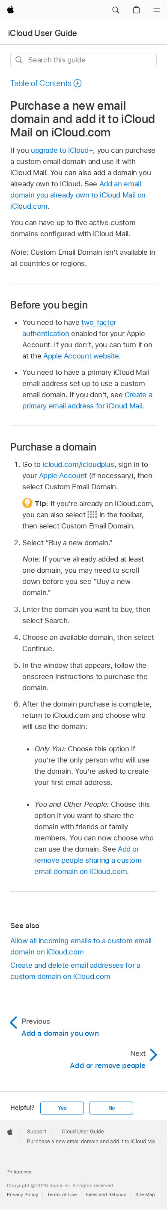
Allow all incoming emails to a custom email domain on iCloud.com (81, 946)
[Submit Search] (19, 60)
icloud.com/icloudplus (78, 464)
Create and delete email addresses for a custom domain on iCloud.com (75, 971)
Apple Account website (81, 356)
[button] (115, 10)
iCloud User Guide (43, 33)
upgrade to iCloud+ (62, 150)
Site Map (145, 1194)
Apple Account (63, 475)
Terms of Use (62, 1194)
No (111, 1108)
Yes (62, 1108)
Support (36, 1132)
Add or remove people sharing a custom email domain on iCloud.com (87, 860)
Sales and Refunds (106, 1194)
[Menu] (156, 10)
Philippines (18, 1172)
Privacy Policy (22, 1194)
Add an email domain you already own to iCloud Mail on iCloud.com (78, 194)
